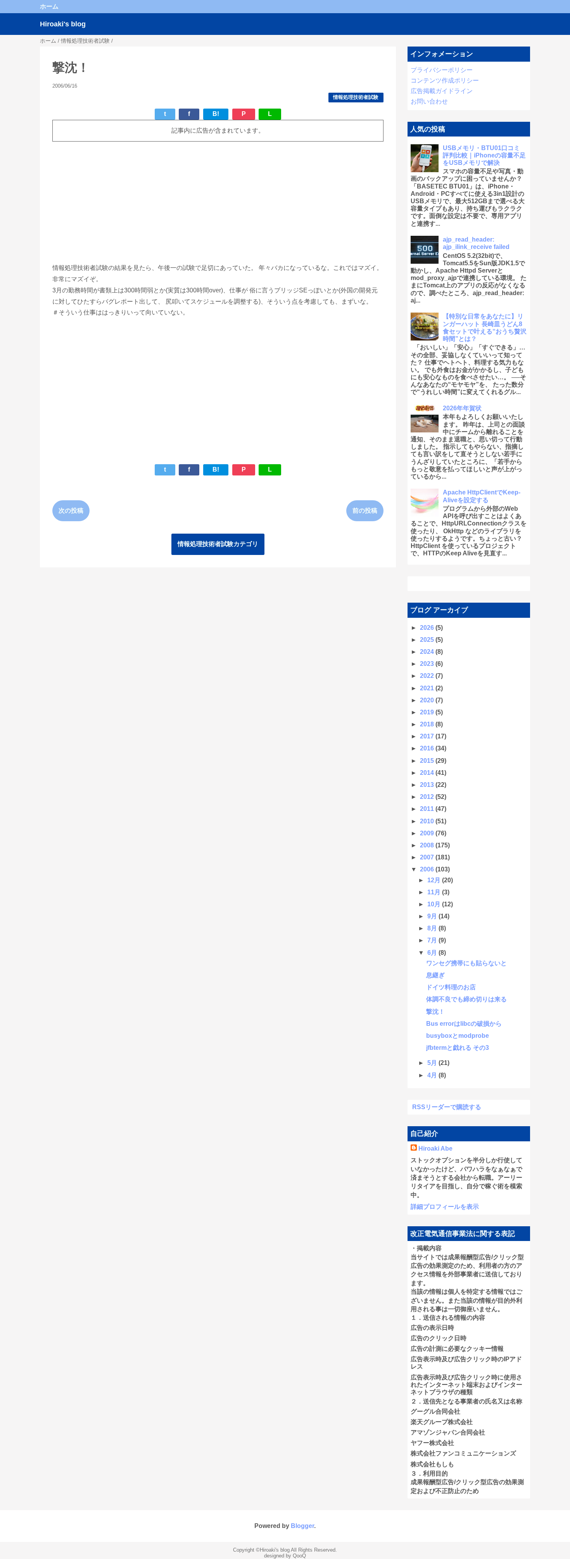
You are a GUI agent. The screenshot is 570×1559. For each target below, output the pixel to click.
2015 (427, 760)
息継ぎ (435, 975)
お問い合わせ (429, 101)
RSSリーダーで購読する (446, 1107)
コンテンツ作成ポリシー (445, 80)
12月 (434, 880)
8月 (433, 928)
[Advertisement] (217, 202)
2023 (427, 663)
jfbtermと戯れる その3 (457, 1047)
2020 (427, 700)
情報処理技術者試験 (355, 97)
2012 (427, 796)
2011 (427, 808)
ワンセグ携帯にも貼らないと (466, 963)
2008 (427, 845)
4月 (433, 1075)
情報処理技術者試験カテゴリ (218, 544)
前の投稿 (364, 510)
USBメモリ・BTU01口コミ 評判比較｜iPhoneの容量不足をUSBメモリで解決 (484, 155)
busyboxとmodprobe (457, 1035)
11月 (434, 892)
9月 (433, 916)
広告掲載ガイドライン (442, 91)
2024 (427, 651)
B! (215, 114)
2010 (427, 821)
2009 (427, 833)
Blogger (302, 1526)
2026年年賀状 (462, 408)
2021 (427, 688)
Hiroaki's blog (63, 24)
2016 (427, 748)
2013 (427, 784)
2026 (427, 627)
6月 (433, 952)
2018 (427, 724)
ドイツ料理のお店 (451, 987)
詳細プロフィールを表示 (445, 1206)
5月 (433, 1062)
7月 (433, 940)
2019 (427, 712)
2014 (427, 772)
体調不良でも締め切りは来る (466, 999)
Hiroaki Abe (435, 1148)
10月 (434, 904)
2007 (427, 857)
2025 (427, 639)
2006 (427, 869)
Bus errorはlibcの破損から (464, 1023)
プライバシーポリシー (442, 70)
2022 (427, 675)
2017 (427, 736)
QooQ (299, 1556)
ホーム (49, 6)
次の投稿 (71, 510)
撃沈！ (435, 1011)
